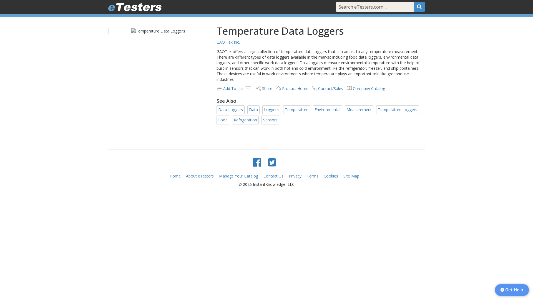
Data (253, 109)
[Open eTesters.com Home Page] (135, 7)
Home (175, 176)
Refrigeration (245, 119)
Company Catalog (369, 88)
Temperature (296, 109)
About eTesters (200, 176)
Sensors (270, 119)
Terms (312, 176)
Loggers (271, 109)
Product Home (295, 88)
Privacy (295, 176)
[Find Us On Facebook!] (257, 162)
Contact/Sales (330, 88)
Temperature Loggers (397, 109)
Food (223, 119)
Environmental (327, 109)
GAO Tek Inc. (228, 42)
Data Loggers (230, 109)
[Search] (419, 7)
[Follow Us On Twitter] (272, 162)
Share (267, 88)
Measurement (359, 109)
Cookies (331, 176)
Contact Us (273, 176)
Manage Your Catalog (238, 176)
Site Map (351, 176)
